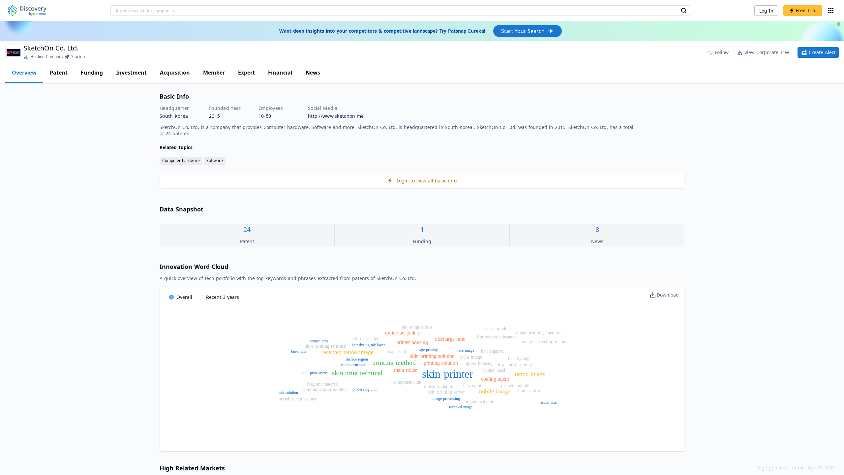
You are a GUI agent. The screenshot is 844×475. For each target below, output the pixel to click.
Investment (131, 72)
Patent (59, 72)
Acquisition (175, 72)
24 (247, 229)
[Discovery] (27, 10)
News (313, 72)
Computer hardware (181, 160)
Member (214, 72)
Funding (92, 72)
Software (214, 160)
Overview (24, 72)
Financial (280, 72)
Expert (246, 72)
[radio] (180, 297)
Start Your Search (523, 31)
